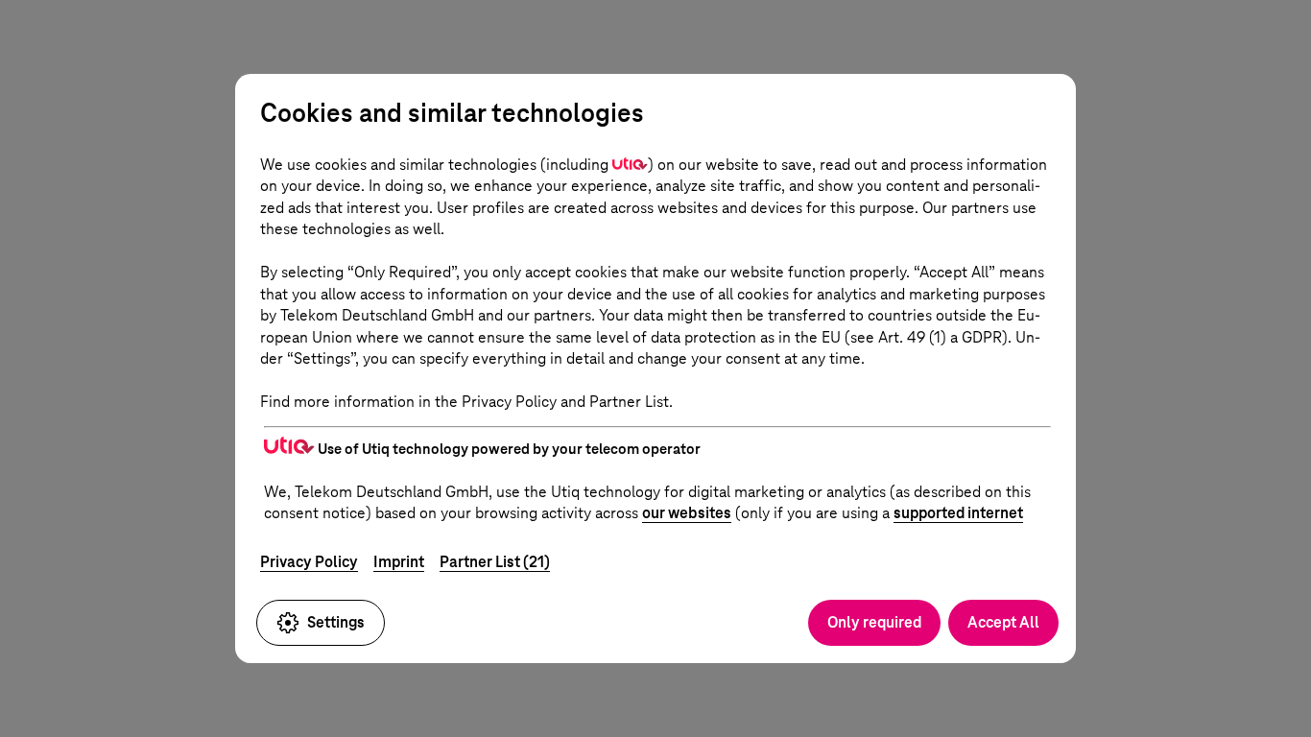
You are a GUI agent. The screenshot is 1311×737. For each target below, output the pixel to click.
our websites (686, 513)
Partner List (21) (495, 562)
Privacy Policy (309, 562)
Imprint (398, 562)
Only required (874, 622)
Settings (336, 622)
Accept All (1003, 622)
